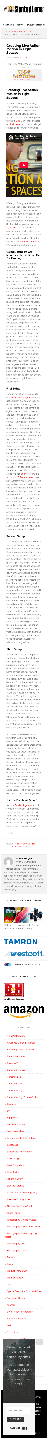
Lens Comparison (15, 1165)
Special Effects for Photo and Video (24, 1291)
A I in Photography (16, 1036)
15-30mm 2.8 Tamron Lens (19, 477)
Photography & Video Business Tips (24, 1226)
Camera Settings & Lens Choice (22, 1097)
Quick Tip (11, 1284)
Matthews (15, 124)
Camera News (14, 1077)
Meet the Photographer (18, 1199)
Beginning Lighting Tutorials (20, 1049)
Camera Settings (15, 1090)
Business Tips (14, 1063)
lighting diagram (15, 1179)
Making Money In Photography (22, 1192)
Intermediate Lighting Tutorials (22, 1138)
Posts (10, 1264)
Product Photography (17, 1271)
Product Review (15, 1277)
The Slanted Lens (24, 11)
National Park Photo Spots (20, 1206)
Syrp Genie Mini (13, 227)
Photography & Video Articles (21, 1220)
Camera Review (15, 1083)
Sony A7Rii (27, 474)
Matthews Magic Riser (23, 397)
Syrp (18, 121)
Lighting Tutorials (15, 1185)
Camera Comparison (17, 1070)
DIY (9, 1111)
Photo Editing (13, 1213)
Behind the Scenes (16, 1056)
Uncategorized (21, 847)
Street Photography (17, 1318)
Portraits (11, 1257)
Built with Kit (19, 1428)
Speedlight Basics (16, 1298)
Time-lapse (12, 1332)
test (9, 1325)
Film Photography (16, 1124)
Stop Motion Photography (20, 1312)
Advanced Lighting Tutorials (21, 1043)
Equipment (12, 1117)
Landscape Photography (19, 1151)
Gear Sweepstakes (16, 1131)
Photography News (16, 1243)
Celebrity (11, 1104)
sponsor (11, 1305)
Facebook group (23, 805)
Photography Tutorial (17, 1250)
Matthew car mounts (30, 241)
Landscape (12, 1145)
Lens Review (13, 1172)
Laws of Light (14, 1158)
